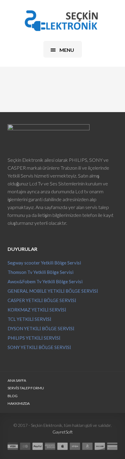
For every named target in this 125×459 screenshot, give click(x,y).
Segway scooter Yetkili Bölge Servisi (44, 262)
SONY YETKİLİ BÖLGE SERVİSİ (39, 347)
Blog (13, 396)
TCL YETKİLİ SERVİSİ (29, 319)
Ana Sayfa (17, 380)
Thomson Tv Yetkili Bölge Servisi (40, 272)
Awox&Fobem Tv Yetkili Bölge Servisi (45, 281)
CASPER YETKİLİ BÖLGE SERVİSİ (42, 300)
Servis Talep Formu (26, 388)
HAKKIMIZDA (19, 403)
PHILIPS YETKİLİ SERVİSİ (34, 338)
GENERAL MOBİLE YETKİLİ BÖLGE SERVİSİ (53, 291)
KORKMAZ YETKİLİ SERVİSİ (37, 309)
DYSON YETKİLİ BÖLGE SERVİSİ (41, 328)
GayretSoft (62, 431)
